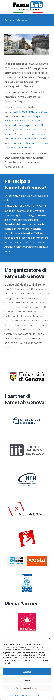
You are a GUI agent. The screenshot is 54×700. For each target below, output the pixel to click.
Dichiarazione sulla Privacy (32, 695)
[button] (49, 638)
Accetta (27, 671)
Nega (27, 680)
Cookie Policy (14, 695)
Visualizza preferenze (27, 688)
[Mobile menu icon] (6, 7)
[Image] (27, 377)
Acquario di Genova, (23, 143)
